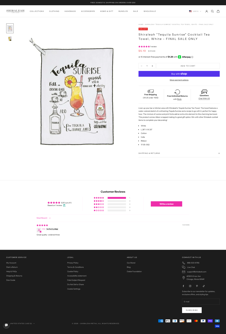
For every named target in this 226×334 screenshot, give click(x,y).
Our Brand (131, 263)
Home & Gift (106, 11)
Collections (37, 11)
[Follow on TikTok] (203, 286)
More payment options (179, 80)
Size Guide (10, 280)
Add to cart (188, 66)
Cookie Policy (72, 271)
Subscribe (192, 310)
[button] (144, 47)
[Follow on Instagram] (190, 286)
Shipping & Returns (14, 276)
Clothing (54, 11)
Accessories (88, 11)
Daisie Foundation (134, 271)
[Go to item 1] (10, 28)
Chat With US (204, 98)
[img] (42, 225)
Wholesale (150, 11)
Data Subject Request (76, 280)
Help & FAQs (11, 271)
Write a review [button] (167, 204)
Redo (179, 99)
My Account (11, 263)
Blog (129, 267)
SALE (135, 11)
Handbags (70, 11)
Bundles (123, 11)
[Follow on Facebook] (183, 286)
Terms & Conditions (75, 267)
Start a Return (12, 267)
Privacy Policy (72, 263)
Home (141, 24)
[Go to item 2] (10, 39)
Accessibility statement (76, 276)
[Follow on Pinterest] (197, 286)
